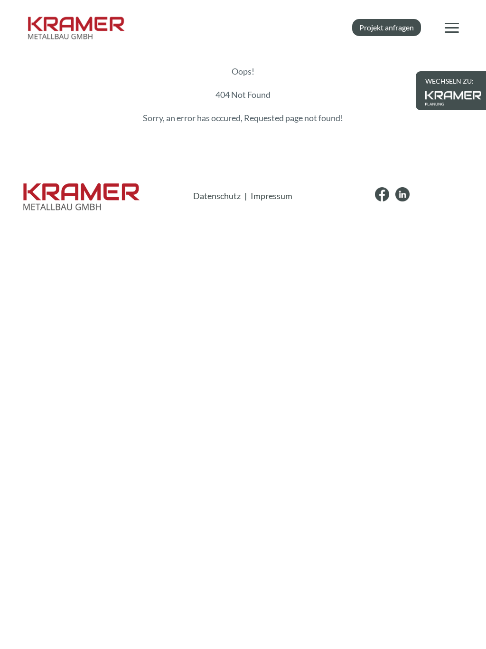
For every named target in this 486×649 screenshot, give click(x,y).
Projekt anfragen (386, 27)
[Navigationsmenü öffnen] (452, 27)
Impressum (271, 196)
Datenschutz (217, 196)
